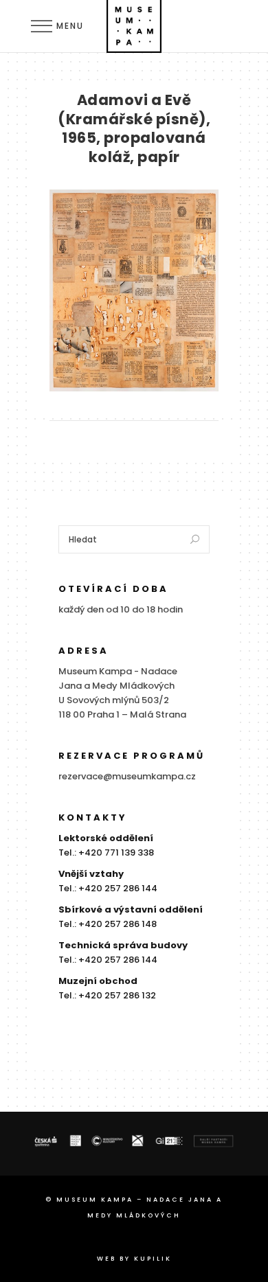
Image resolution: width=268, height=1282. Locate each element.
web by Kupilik (134, 1259)
